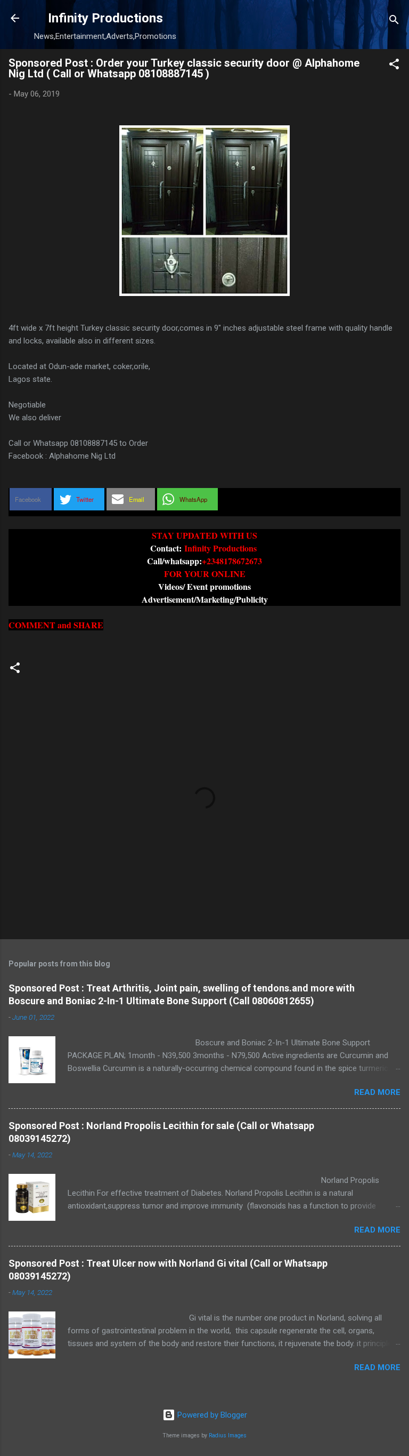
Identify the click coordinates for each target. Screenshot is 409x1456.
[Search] (394, 21)
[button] (394, 66)
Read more (377, 1092)
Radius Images (228, 1435)
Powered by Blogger (211, 1415)
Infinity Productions (105, 18)
